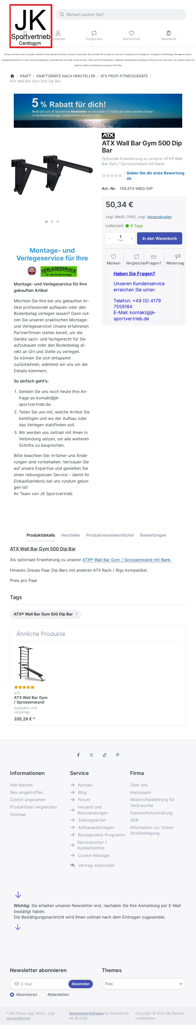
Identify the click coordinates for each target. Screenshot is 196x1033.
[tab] (41, 535)
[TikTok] (104, 755)
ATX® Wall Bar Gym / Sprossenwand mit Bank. (127, 559)
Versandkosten (159, 217)
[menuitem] (45, 614)
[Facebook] (78, 755)
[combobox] (121, 14)
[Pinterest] (118, 755)
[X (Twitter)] (91, 755)
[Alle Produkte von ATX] (108, 135)
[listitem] (52, 175)
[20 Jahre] (98, 109)
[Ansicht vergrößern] (52, 175)
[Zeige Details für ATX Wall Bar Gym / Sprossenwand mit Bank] (32, 664)
